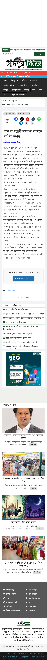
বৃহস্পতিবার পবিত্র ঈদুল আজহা (16, 322)
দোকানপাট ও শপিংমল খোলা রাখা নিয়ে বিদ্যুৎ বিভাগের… (23, 564)
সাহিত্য (26, 90)
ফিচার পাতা (8, 85)
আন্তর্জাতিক (34, 80)
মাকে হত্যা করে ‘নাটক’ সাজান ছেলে (18, 338)
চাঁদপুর (13, 80)
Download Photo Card (24, 278)
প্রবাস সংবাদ (16, 90)
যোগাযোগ (32, 610)
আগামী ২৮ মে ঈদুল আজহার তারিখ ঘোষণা (21, 342)
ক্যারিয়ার (9, 606)
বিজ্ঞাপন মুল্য (10, 598)
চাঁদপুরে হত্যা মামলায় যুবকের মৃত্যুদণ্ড (18, 333)
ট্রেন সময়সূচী (33, 594)
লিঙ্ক (33, 90)
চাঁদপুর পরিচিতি (5, 76)
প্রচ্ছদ (5, 80)
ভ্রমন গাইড (32, 606)
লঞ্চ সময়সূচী (14, 76)
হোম (5, 101)
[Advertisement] (23, 23)
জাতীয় (23, 80)
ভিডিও (29, 76)
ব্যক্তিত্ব (6, 90)
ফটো (22, 76)
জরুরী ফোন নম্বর (34, 598)
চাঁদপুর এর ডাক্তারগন (17, 94)
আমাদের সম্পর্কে (11, 602)
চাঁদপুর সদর (14, 101)
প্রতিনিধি (31, 602)
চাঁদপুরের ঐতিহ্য (22, 85)
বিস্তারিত (33, 445)
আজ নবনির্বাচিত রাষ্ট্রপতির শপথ (17, 309)
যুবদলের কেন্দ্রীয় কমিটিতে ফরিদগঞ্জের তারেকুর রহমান (24, 313)
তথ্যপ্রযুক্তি (35, 85)
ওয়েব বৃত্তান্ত (10, 590)
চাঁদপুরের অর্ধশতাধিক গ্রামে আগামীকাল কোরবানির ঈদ (24, 318)
